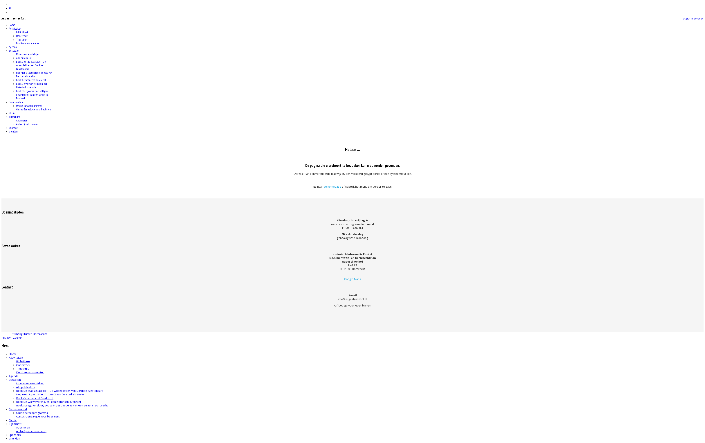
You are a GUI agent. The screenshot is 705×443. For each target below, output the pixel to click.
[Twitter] (10, 8)
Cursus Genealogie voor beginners (33, 109)
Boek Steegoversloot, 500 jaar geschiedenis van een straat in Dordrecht (32, 94)
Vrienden (13, 131)
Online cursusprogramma (29, 105)
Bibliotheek (22, 32)
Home (12, 25)
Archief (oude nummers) (28, 124)
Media (12, 113)
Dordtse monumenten (27, 43)
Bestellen (14, 50)
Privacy (6, 337)
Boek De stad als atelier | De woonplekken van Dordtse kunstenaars (31, 65)
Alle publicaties (24, 58)
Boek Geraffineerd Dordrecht (31, 80)
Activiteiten (15, 28)
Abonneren (22, 120)
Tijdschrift (21, 39)
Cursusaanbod (16, 102)
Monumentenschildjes (27, 54)
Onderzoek (22, 36)
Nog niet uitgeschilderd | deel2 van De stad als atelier (34, 74)
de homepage (332, 186)
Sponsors (14, 128)
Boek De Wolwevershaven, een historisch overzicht (32, 85)
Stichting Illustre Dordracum (29, 334)
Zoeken (17, 337)
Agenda (13, 47)
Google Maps (352, 279)
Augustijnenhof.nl (13, 18)
